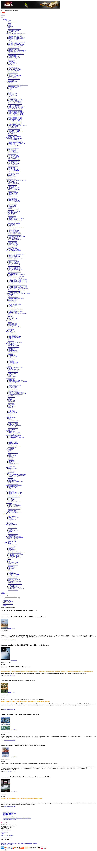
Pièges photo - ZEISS (12, 40)
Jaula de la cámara (12, 216)
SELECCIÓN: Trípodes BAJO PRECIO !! (17, 180)
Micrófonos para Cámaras (13, 517)
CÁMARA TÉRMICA (13, 297)
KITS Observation (12, 205)
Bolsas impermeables (12, 386)
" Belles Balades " (12, 582)
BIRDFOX (10, 518)
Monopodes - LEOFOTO (13, 200)
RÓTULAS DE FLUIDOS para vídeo (16, 475)
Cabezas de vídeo (12, 175)
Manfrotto (10, 338)
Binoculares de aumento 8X (14, 264)
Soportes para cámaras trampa (14, 336)
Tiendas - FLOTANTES (13, 76)
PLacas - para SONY (12, 247)
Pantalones (10, 91)
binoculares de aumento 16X (14, 270)
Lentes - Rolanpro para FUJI (14, 124)
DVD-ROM (11, 568)
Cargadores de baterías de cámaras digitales (17, 313)
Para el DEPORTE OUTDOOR (15, 495)
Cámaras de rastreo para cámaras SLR (16, 54)
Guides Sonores (11, 550)
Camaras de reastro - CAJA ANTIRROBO (17, 50)
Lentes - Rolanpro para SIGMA (15, 123)
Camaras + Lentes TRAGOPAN (15, 138)
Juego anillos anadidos (13, 453)
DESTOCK (8, 20)
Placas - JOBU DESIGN (13, 238)
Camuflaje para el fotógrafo (11, 81)
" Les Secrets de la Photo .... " (14, 587)
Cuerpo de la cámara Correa (14, 420)
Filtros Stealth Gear (12, 350)
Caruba (9, 414)
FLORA (10, 575)
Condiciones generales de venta (13, 843)
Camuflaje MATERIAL (13, 65)
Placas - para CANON (13, 244)
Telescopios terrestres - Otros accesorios (16, 289)
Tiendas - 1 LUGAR (12, 71)
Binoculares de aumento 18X (14, 272)
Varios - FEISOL (12, 227)
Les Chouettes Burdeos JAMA (14, 512)
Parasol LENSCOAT (12, 132)
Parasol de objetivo (12, 364)
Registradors (8, 522)
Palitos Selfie (11, 438)
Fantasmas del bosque (13, 87)
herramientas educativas (13, 486)
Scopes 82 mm (11, 283)
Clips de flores (11, 457)
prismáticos (10, 26)
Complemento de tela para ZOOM (15, 100)
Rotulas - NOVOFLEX (13, 164)
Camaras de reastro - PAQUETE (15, 36)
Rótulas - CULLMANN (13, 157)
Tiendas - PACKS (12, 77)
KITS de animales (12, 206)
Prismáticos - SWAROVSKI (14, 255)
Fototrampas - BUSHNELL (14, 39)
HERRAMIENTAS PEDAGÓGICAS (14, 485)
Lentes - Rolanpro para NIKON (15, 120)
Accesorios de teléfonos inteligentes (13, 435)
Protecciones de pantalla (13, 370)
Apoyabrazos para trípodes (14, 223)
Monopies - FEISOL (12, 198)
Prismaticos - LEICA (12, 252)
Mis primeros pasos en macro (14, 493)
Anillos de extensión (12, 356)
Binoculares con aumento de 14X (15, 269)
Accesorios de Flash (12, 323)
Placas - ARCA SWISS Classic (14, 235)
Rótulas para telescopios (13, 172)
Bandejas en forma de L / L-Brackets (16, 218)
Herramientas (11, 448)
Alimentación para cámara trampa (15, 311)
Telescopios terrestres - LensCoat (15, 99)
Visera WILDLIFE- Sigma (14, 130)
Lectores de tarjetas (12, 447)
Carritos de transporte (10, 413)
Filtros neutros (11, 354)
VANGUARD (11, 411)
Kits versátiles (11, 207)
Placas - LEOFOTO (12, 241)
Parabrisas (10, 358)
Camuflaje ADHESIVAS (13, 70)
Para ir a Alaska (11, 499)
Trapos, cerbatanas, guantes (14, 369)
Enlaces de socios (6, 602)
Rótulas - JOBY (11, 162)
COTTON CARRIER (13, 428)
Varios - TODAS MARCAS (14, 232)
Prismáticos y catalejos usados (14, 505)
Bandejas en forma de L (13, 469)
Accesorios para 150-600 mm (14, 434)
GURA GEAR (11, 400)
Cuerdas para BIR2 (12, 301)
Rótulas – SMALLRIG (13, 166)
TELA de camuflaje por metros (14, 69)
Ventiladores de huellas (13, 443)
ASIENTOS (11, 80)
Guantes (10, 88)
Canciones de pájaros (12, 545)
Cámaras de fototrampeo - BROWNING (16, 37)
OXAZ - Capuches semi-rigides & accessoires (18, 85)
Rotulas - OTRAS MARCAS (14, 170)
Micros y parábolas (10, 515)
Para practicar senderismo (13, 497)
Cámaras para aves (12, 52)
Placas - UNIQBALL (12, 242)
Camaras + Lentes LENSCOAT (15, 141)
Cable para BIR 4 (12, 303)
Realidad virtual (11, 470)
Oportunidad (11, 472)
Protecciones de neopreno (13, 30)
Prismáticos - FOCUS (13, 257)
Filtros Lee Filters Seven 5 (13, 347)
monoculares (11, 251)
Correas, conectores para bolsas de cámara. (17, 392)
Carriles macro (11, 222)
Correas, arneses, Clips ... (11, 417)
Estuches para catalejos (13, 391)
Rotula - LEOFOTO (12, 151)
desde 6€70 (9, 813)
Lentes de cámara (9, 430)
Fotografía (5, 19)
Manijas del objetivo (12, 219)
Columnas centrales (12, 204)
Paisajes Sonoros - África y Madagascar (16, 551)
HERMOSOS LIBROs (13, 576)
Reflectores (10, 330)
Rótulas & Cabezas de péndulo (12, 148)
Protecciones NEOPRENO (11, 95)
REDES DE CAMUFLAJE (14, 68)
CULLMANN (11, 397)
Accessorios (10, 478)
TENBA (10, 409)
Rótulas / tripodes (12, 31)
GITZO (10, 399)
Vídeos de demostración (8, 601)
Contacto (35, 843)
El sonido (5, 513)
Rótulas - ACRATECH (13, 155)
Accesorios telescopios (13, 363)
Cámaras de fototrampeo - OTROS (15, 45)
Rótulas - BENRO (12, 154)
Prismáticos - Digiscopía (13, 262)
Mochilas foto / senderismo (14, 384)
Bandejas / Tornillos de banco (14, 29)
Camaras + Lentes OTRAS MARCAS (16, 143)
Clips (9, 418)
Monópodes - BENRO (13, 197)
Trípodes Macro (11, 460)
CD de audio (8, 543)
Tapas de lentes (11, 133)
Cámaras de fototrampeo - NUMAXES (16, 42)
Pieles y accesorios (12, 21)
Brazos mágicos (11, 214)
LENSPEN (10, 374)
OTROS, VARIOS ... (12, 580)
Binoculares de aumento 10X (14, 267)
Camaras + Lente (12, 98)
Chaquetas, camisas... (12, 93)
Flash (9, 24)
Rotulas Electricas (12, 174)
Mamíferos (10, 548)
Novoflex (10, 339)
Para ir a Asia (11, 500)
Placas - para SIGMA (12, 248)
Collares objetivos (12, 217)
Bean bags (10, 451)
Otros (9, 195)
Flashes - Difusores (12, 325)
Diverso (10, 146)
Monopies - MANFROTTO (14, 201)
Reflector (10, 456)
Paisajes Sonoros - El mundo (14, 557)
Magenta (10, 531)
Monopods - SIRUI (12, 202)
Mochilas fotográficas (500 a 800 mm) (16, 380)
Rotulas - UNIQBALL (13, 169)
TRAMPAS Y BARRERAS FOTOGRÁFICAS (16, 33)
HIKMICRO (11, 294)
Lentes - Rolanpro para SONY (14, 121)
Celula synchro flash (12, 324)
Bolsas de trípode (12, 224)
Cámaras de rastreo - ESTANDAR (15, 35)
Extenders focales (12, 355)
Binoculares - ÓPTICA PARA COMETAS (17, 254)
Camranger (10, 61)
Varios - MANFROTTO (13, 230)
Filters (9, 25)
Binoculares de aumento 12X (14, 268)
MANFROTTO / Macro (13, 463)
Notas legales (3, 843)
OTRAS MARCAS (12, 412)
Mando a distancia (12, 480)
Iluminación (10, 482)
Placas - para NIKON (12, 245)
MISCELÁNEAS (12, 510)
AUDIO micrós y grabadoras (14, 476)
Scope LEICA (11, 275)
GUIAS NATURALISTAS (14, 579)
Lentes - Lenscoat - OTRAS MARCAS (16, 106)
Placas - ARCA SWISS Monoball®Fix (16, 236)
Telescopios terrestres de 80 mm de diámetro (17, 282)
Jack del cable (11, 306)
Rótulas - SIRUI (11, 167)
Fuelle (9, 454)
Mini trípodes (11, 181)
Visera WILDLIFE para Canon (14, 127)
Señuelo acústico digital (13, 530)
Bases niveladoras (12, 213)
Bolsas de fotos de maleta (13, 382)
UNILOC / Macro (12, 466)
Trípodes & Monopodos (11, 179)
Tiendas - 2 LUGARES (13, 73)
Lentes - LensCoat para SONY (14, 105)
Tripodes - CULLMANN (13, 183)
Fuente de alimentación (10, 307)
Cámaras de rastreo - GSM (14, 49)
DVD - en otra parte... (13, 565)
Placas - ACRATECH (13, 237)
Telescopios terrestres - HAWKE (15, 292)
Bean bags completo (12, 333)
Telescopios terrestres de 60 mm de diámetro (17, 280)
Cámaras (10, 96)
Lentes (9, 450)
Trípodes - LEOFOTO (13, 188)
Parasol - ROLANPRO (13, 126)
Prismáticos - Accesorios (13, 261)
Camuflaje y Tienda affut (11, 64)
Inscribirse (3, 842)
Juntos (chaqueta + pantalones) (14, 86)
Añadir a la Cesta (11, 640)
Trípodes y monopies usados (14, 509)
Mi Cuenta (6, 593)
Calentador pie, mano (12, 442)
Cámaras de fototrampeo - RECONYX (16, 44)
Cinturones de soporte (13, 335)
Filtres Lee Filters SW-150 (13, 345)
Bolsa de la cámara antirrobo (14, 395)
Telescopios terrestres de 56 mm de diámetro (17, 279)
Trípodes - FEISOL (12, 185)
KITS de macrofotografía (13, 208)
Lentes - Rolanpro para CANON (15, 119)
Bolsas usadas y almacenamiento (15, 507)
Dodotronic (10, 529)
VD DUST (10, 375)
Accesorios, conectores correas (14, 425)
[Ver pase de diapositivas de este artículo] (4, 628)
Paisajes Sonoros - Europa (13, 555)
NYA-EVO (10, 405)
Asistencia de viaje (10, 494)
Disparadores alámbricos (13, 56)
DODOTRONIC (12, 519)
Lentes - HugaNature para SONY (15, 117)
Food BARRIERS (12, 310)
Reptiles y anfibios (12, 549)
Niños (9, 559)
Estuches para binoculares (13, 389)
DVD (7, 560)
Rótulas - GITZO (12, 150)
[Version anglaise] (4, 13)
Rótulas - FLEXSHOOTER (14, 160)
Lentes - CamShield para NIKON (15, 108)
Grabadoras (10, 523)
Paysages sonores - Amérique (14, 553)
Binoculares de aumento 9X (14, 266)
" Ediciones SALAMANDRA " (15, 584)
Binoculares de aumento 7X (14, 263)
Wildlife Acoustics (12, 535)
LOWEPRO (11, 403)
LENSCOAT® (11, 401)
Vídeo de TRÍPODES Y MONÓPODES (17, 474)
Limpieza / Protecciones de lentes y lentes (14, 367)
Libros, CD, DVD (12, 487)
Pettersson (10, 532)
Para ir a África (11, 498)
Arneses (10, 419)
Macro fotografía (9, 449)
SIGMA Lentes (11, 431)
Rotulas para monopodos (13, 173)
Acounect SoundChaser (13, 534)
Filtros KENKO (11, 348)
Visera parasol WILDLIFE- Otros (15, 131)
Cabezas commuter (12, 149)
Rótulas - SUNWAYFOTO (14, 168)
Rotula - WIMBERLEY (13, 152)
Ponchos (10, 92)
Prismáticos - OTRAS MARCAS (15, 258)
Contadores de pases (12, 528)
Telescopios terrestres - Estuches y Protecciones (18, 288)
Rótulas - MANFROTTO (13, 163)
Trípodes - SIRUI (12, 191)
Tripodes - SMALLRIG (13, 192)
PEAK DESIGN (12, 406)
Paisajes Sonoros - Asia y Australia (15, 554)
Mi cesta (2, 593)
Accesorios (10, 177)
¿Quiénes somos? (6, 600)
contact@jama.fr (6, 829)
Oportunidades (9, 503)
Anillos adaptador (12, 357)
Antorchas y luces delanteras (14, 445)
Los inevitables (9, 488)
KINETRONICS (12, 373)
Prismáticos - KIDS (12, 260)
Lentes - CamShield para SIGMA (15, 111)
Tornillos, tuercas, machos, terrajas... (16, 226)
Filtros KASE (11, 349)
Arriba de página (4, 849)
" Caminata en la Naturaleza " (14, 581)
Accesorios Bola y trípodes (11, 212)
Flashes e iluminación (10, 320)
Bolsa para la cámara (12, 387)
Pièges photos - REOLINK (14, 43)
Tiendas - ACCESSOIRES (14, 79)
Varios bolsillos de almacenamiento (15, 394)
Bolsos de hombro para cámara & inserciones (17, 381)
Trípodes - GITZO (12, 186)
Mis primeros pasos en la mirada (15, 492)
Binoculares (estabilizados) (14, 256)
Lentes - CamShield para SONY (15, 110)
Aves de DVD (11, 566)
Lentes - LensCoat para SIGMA (15, 104)
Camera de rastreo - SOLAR (14, 46)
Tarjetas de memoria (12, 63)
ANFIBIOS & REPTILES (14, 574)
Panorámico (8, 467)
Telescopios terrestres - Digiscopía (15, 278)
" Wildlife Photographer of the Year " (16, 588)
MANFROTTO (11, 404)
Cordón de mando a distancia (12, 299)
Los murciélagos (11, 547)
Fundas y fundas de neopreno (14, 136)
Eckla (9, 416)
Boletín (4, 605)
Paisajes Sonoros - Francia (13, 556)
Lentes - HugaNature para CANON (15, 113)
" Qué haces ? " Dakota (13, 590)
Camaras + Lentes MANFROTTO (15, 142)
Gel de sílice (11, 444)
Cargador (10, 316)
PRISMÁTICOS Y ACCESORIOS (13, 250)
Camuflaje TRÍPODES (13, 67)
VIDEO (7, 473)
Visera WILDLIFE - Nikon (14, 129)
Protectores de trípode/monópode (15, 220)
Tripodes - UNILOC (12, 194)
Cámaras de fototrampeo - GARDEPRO (16, 38)
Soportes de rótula (12, 176)
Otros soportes (11, 341)
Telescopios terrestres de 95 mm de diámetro (17, 286)
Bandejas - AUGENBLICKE (14, 233)
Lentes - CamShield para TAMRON (16, 112)
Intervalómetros (11, 60)
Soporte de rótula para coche (14, 337)
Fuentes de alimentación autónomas (15, 308)
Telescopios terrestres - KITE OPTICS (16, 274)
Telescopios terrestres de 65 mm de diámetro (17, 281)
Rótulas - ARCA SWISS (13, 156)
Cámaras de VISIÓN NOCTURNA (16, 298)
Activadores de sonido (13, 58)
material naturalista (12, 540)
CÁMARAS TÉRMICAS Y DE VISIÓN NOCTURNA (18, 293)
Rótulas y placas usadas (13, 506)
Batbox (9, 525)
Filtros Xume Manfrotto (13, 351)
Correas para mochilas (13, 424)
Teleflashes (10, 328)
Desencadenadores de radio (14, 57)
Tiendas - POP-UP (12, 74)
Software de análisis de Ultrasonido (13, 536)
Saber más (6, 640)
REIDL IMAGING (12, 376)
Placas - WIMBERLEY (13, 243)
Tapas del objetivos (12, 144)
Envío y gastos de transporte (26, 843)
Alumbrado (10, 459)
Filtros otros (10, 353)
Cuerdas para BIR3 (12, 300)
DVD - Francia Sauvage (13, 563)
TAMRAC (10, 407)
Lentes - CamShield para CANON (15, 107)
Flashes (10, 322)
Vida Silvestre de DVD (13, 562)
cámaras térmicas (12, 526)
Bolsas (9, 32)
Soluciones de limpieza (13, 372)
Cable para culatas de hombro (14, 304)
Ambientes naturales (12, 544)
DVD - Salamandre (12, 567)
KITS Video (11, 210)
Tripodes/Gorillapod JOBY (14, 187)
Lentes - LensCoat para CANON (15, 101)
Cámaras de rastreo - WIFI (13, 48)
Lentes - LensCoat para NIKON (15, 102)
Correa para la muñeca (13, 423)
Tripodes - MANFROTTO (14, 189)
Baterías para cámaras (12, 312)
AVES (9, 571)
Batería (9, 314)
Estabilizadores (11, 479)
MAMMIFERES (12, 573)
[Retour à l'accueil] (30, 8)
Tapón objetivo (11, 361)
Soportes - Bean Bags (10, 331)
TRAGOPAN (11, 410)
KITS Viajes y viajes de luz (14, 211)
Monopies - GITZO (12, 199)
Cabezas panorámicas (12, 468)
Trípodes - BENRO (12, 182)
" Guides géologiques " (13, 586)
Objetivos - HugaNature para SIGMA (16, 116)
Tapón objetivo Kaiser (13, 362)
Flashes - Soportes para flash (14, 326)
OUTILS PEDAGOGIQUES (12, 538)
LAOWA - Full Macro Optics (14, 432)
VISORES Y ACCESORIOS (12, 273)
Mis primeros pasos (10, 491)
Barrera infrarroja (12, 55)
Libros (9, 27)
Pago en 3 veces (9, 816)
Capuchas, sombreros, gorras (14, 83)
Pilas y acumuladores (12, 318)
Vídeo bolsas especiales (13, 484)
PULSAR (10, 295)
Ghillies (10, 89)
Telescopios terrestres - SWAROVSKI (16, 276)
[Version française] (2, 13)
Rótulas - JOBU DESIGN (13, 161)
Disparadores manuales (13, 305)
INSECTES (10, 572)
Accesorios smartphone (13, 436)
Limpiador (10, 368)
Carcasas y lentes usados (13, 504)
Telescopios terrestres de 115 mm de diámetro (17, 287)
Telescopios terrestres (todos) (14, 291)
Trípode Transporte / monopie (14, 385)
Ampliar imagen (11, 628)
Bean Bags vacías (12, 332)
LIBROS (8, 569)
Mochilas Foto (11, 379)
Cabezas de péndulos (12, 135)
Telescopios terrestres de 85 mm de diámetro (17, 285)
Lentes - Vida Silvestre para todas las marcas (17, 125)
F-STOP (10, 398)
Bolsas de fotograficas (10, 378)
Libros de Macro (11, 461)
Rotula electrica (11, 62)
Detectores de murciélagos (11, 524)
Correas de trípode (12, 426)
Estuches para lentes (12, 388)
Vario (9, 319)
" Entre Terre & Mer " (13, 585)
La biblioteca (6, 542)
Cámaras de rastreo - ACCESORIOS (16, 51)
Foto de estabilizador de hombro (15, 342)
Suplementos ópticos (10, 343)
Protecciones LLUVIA (10, 137)
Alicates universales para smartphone (16, 437)
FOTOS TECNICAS (12, 578)
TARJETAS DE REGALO (11, 511)
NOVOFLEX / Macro (13, 464)
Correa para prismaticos (13, 422)
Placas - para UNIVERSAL (14, 249)
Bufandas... (10, 82)
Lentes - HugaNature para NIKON (15, 114)
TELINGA (10, 520)
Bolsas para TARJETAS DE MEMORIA (17, 393)
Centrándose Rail (12, 455)
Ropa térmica (11, 94)
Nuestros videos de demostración (7, 835)
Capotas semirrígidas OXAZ (14, 145)
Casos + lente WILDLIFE (13, 139)
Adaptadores (11, 317)
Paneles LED (11, 329)
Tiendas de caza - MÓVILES (14, 75)
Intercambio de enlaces (8, 604)
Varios (9, 23)
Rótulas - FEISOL (12, 158)
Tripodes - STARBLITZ (13, 193)
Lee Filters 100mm (12, 344)
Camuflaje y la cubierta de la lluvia (15, 481)
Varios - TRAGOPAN (13, 231)
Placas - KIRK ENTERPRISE (14, 239)
